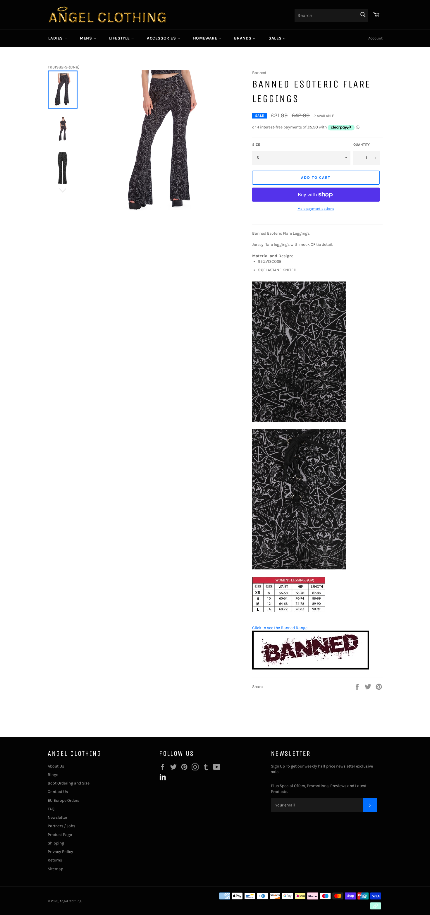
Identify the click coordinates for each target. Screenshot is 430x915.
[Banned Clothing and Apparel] (310, 668)
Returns (55, 860)
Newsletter (57, 817)
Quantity (361, 145)
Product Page (60, 834)
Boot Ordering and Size (69, 783)
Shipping (56, 843)
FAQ (51, 808)
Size (256, 145)
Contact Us (58, 791)
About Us (56, 766)
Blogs (53, 774)
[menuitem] (58, 38)
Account (375, 38)
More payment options (315, 209)
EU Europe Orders (63, 800)
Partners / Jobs (61, 825)
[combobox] (331, 15)
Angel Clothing (70, 901)
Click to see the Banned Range (279, 627)
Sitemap (55, 868)
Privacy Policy (60, 851)
